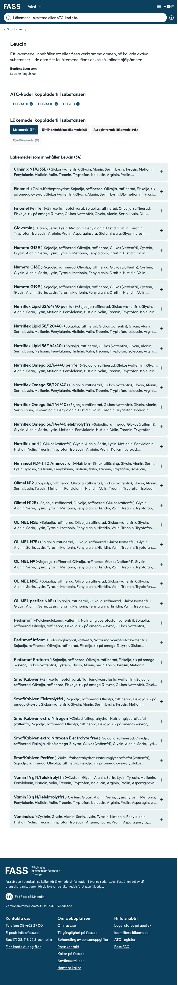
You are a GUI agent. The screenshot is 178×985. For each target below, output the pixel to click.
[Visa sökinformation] (171, 17)
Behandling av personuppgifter (83, 939)
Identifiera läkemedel (131, 932)
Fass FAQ (122, 946)
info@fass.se (28, 932)
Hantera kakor (69, 967)
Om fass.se (66, 925)
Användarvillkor (70, 960)
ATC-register (125, 939)
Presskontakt (68, 946)
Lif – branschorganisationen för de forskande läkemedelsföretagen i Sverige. (76, 884)
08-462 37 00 (31, 925)
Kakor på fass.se (71, 953)
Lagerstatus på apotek (132, 925)
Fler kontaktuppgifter (23, 946)
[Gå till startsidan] (12, 6)
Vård (32, 6)
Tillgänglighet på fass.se (77, 932)
